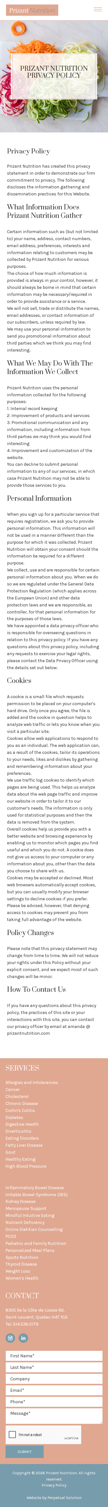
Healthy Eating (21, 1159)
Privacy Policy (54, 1485)
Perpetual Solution (64, 1497)
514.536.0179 (25, 1324)
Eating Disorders (22, 1138)
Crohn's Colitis (20, 1110)
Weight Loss (18, 1271)
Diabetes (14, 1117)
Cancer (13, 1089)
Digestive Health (22, 1124)
